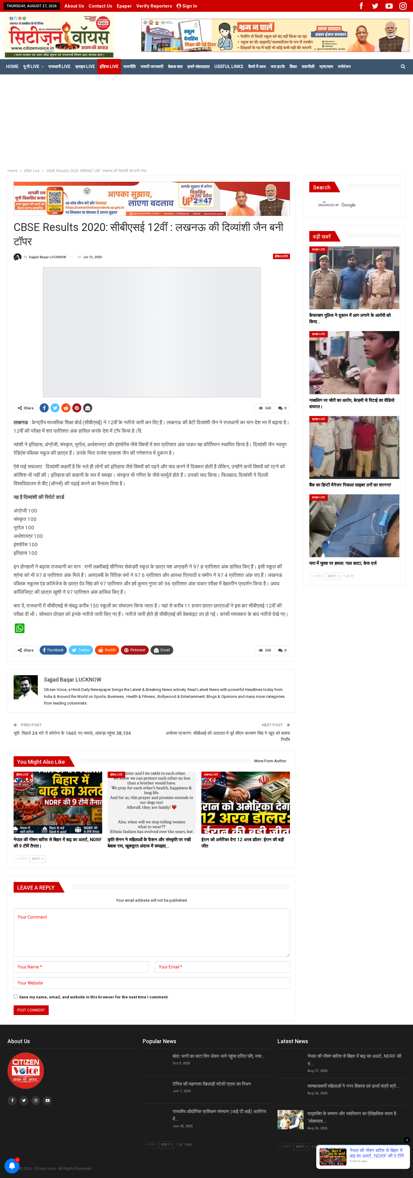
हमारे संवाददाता (198, 66)
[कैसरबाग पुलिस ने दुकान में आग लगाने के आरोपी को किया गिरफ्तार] (354, 277)
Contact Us (100, 6)
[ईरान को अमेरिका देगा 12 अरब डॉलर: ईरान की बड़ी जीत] (245, 803)
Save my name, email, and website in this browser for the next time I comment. (94, 997)
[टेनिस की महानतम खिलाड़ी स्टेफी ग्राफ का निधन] (156, 1090)
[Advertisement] (206, 120)
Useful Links (228, 66)
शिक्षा (293, 66)
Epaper (124, 6)
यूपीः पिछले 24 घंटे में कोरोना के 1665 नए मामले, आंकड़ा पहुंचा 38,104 (72, 733)
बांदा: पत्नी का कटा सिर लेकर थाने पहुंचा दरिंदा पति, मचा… (219, 1056)
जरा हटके (278, 66)
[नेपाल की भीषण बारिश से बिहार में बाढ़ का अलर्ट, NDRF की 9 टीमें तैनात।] (58, 803)
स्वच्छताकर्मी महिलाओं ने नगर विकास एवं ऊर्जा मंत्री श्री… (353, 1086)
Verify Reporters (154, 6)
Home (12, 66)
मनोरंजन (344, 66)
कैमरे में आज (257, 66)
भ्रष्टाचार (326, 66)
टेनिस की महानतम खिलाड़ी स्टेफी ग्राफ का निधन (212, 1084)
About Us (74, 6)
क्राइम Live (85, 66)
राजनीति (129, 66)
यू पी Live (31, 66)
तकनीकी (308, 66)
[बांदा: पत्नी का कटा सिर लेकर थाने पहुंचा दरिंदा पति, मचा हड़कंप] (156, 1062)
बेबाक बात (175, 66)
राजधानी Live (59, 66)
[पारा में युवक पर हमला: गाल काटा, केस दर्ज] (354, 525)
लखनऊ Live (211, 774)
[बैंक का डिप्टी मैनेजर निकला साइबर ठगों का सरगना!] (354, 447)
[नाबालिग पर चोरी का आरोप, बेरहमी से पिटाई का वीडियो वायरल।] (354, 362)
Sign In (189, 6)
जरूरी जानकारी (152, 66)
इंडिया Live (109, 66)
